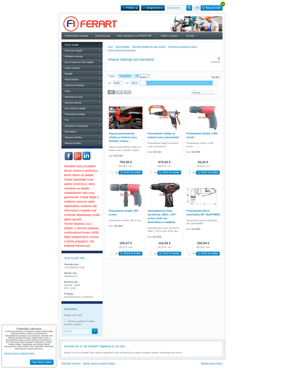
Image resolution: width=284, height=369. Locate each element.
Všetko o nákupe (169, 35)
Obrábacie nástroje (74, 56)
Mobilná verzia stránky (212, 363)
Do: (128, 83)
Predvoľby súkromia (71, 363)
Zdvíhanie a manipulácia (76, 126)
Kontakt (190, 35)
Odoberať (95, 331)
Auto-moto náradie (73, 50)
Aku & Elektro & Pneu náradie (79, 62)
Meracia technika (73, 143)
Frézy (67, 91)
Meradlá (68, 74)
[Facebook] (69, 159)
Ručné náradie (71, 45)
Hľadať (189, 8)
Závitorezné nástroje (74, 85)
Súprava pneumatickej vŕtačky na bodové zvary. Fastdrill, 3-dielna (123, 137)
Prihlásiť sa (132, 8)
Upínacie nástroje (73, 102)
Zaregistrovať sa (154, 8)
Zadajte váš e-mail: (73, 315)
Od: (110, 83)
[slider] (143, 83)
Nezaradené (70, 131)
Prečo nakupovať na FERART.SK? (134, 35)
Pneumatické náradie (75, 114)
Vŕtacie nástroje (72, 68)
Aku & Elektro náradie (75, 108)
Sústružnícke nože (74, 97)
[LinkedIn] (86, 158)
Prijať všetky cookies (42, 362)
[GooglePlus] (77, 159)
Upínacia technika (73, 137)
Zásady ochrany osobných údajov (99, 363)
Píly (67, 120)
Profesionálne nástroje (76, 35)
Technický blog (102, 35)
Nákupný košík (213, 8)
